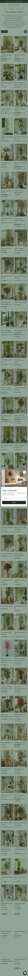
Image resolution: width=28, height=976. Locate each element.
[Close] (24, 472)
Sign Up (14, 502)
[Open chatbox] (25, 973)
